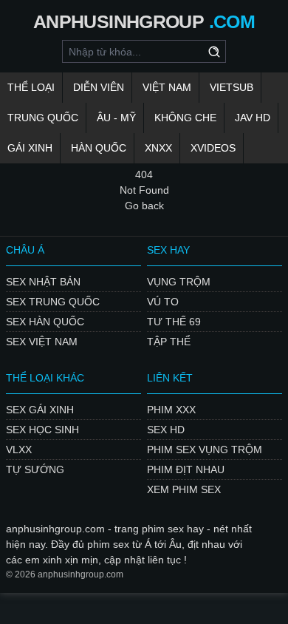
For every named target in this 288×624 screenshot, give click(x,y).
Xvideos (213, 148)
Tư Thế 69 (174, 322)
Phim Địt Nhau (185, 469)
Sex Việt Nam (42, 341)
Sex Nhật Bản (43, 282)
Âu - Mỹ (116, 117)
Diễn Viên (98, 87)
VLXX (19, 449)
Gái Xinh (29, 148)
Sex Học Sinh (42, 429)
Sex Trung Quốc (53, 302)
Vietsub (231, 87)
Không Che (185, 117)
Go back (144, 205)
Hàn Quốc (98, 148)
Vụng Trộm (178, 282)
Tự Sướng (35, 469)
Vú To (163, 302)
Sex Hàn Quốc (45, 322)
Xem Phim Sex (184, 489)
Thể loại (31, 87)
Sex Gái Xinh (40, 410)
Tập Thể (169, 341)
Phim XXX (171, 410)
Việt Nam (167, 87)
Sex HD (166, 429)
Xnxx (158, 148)
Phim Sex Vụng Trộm (204, 449)
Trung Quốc (42, 117)
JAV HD (252, 117)
